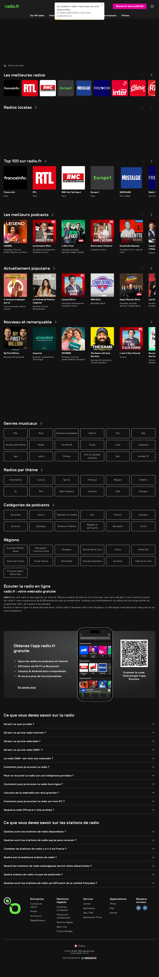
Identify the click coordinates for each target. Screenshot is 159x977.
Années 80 (67, 445)
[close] (102, 4)
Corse (118, 550)
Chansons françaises (66, 433)
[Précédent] (142, 160)
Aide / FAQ (88, 913)
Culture (41, 480)
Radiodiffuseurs (37, 920)
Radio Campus (66, 491)
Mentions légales (65, 922)
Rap (143, 433)
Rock (41, 433)
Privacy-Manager (65, 931)
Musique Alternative (16, 445)
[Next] (151, 74)
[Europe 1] (66, 88)
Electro (92, 433)
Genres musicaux (107, 16)
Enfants (143, 480)
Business (41, 526)
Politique (92, 480)
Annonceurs (36, 916)
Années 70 (143, 456)
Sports (66, 480)
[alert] (79, 11)
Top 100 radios (37, 16)
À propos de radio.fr (36, 905)
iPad (112, 908)
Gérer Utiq (62, 927)
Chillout (67, 456)
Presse (33, 911)
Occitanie (117, 561)
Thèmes (125, 16)
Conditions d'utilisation (62, 908)
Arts (92, 515)
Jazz (16, 456)
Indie (117, 445)
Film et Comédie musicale (92, 456)
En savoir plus (27, 687)
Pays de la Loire (143, 561)
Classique (143, 445)
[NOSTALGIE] (84, 88)
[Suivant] (151, 160)
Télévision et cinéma (67, 515)
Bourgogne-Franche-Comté (41, 549)
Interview (92, 491)
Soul (118, 456)
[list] (79, 88)
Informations (15, 480)
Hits (118, 433)
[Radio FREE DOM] (102, 88)
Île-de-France (41, 561)
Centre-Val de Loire (92, 550)
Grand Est (143, 550)
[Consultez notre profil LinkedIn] (138, 908)
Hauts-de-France (15, 561)
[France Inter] (120, 88)
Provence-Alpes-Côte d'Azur (15, 572)
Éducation (118, 526)
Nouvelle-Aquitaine (92, 561)
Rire (41, 491)
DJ (15, 491)
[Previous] (142, 74)
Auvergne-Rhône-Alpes (15, 549)
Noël (118, 491)
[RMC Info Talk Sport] (48, 88)
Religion (118, 480)
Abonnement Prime (92, 917)
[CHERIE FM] (138, 88)
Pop (16, 433)
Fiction (143, 526)
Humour (118, 515)
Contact (87, 904)
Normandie (66, 561)
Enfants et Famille (67, 526)
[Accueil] (5, 65)
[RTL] (30, 88)
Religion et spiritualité (92, 526)
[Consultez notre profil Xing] (145, 908)
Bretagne (66, 550)
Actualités (16, 515)
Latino (41, 456)
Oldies (41, 445)
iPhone (113, 904)
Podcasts (53, 16)
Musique (143, 491)
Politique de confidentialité (63, 916)
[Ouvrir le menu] (152, 6)
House (92, 445)
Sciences (15, 526)
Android (113, 913)
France (81, 946)
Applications (89, 908)
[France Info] (12, 88)
